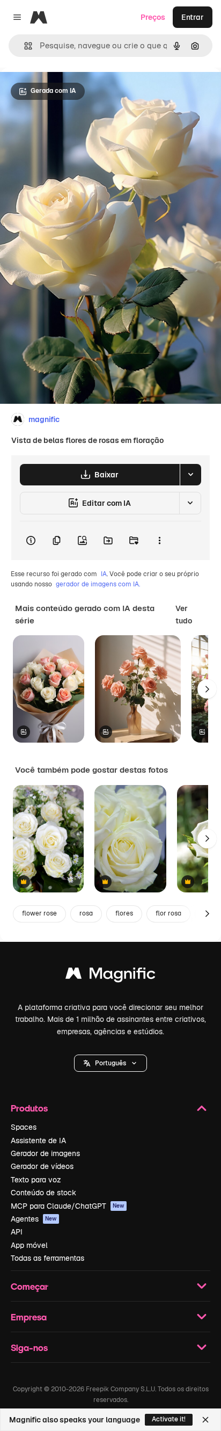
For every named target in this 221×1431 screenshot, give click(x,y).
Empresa (29, 1317)
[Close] (205, 1419)
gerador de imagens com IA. (98, 584)
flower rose (39, 913)
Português (110, 1063)
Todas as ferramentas (47, 1258)
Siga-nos (29, 1347)
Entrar (192, 17)
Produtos (29, 1108)
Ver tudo (183, 614)
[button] (110, 1063)
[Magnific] (110, 976)
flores (124, 913)
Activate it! (169, 1419)
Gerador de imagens (45, 1153)
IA (104, 574)
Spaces (23, 1127)
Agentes (34, 1219)
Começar (29, 1286)
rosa (86, 913)
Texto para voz (36, 1180)
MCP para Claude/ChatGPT (67, 1206)
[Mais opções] (159, 540)
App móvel (29, 1245)
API (17, 1232)
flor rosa (168, 913)
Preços (153, 17)
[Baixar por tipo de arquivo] (190, 474)
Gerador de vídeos (42, 1166)
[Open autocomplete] (24, 46)
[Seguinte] (207, 689)
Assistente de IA (38, 1140)
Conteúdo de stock (43, 1192)
